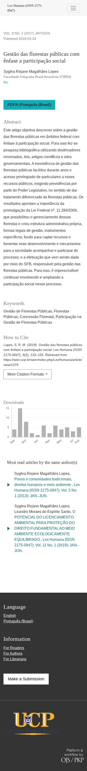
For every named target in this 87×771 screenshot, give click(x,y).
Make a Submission (26, 679)
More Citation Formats (26, 374)
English (9, 616)
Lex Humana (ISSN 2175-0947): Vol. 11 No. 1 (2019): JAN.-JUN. (46, 545)
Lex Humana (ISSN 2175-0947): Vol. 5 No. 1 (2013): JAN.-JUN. (47, 490)
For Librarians (14, 659)
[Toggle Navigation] (73, 8)
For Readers (13, 648)
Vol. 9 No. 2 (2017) (18, 33)
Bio (5, 82)
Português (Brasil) (18, 621)
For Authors (13, 653)
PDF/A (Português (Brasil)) (29, 105)
